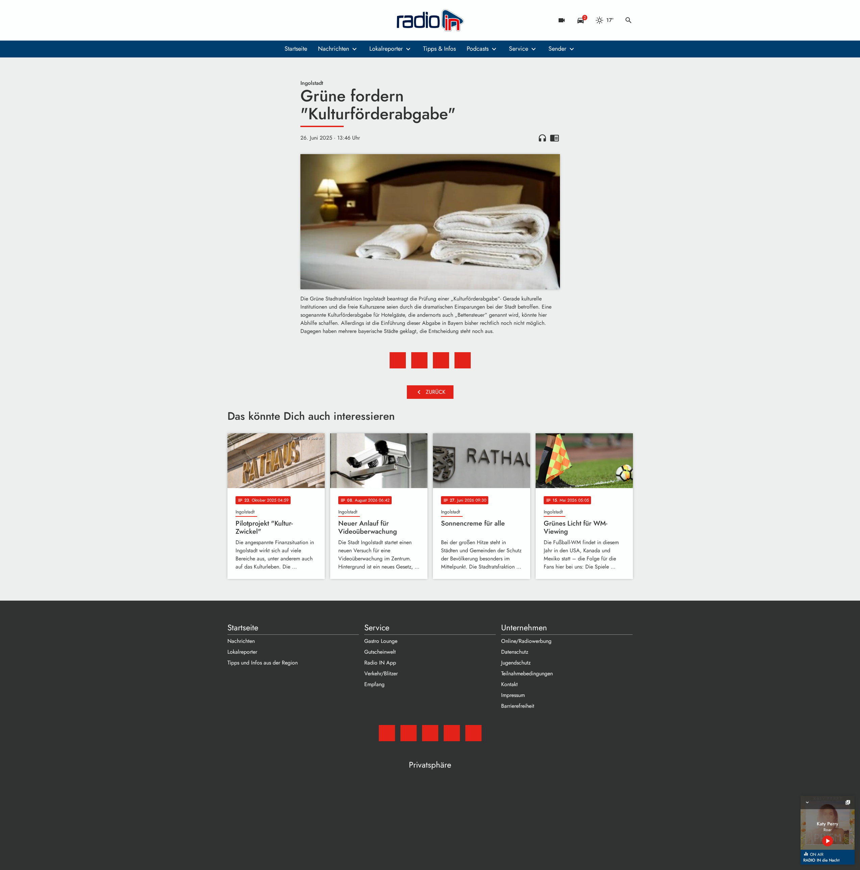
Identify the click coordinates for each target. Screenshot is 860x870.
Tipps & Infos (439, 48)
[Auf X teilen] (419, 360)
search (628, 20)
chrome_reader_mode (554, 138)
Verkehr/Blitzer (381, 673)
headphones (542, 138)
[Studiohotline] (288, 20)
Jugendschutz (516, 663)
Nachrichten (333, 48)
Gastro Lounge (380, 641)
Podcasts (478, 48)
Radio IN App (380, 663)
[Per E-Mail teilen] (462, 360)
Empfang (374, 684)
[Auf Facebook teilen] (398, 360)
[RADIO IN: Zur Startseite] (430, 20)
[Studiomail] (234, 20)
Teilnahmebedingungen (527, 673)
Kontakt (509, 684)
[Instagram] (261, 20)
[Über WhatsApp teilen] (441, 360)
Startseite (296, 48)
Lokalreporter (386, 48)
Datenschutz (514, 652)
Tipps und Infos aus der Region (262, 663)
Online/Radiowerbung (526, 641)
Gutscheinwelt (380, 652)
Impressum (513, 695)
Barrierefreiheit (517, 706)
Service (518, 48)
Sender (557, 48)
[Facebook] (247, 20)
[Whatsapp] (274, 20)
